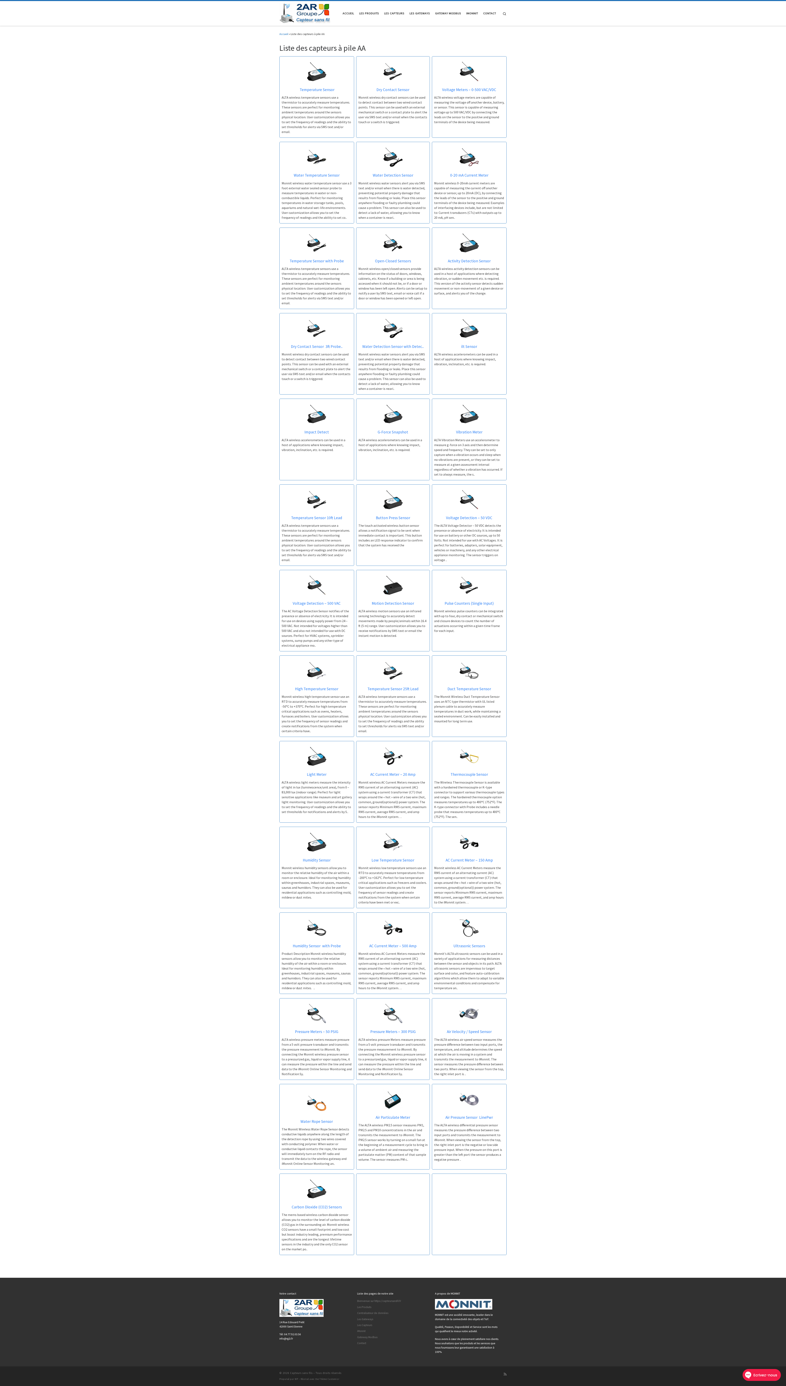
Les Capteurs (364, 1325)
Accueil (283, 34)
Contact (361, 1343)
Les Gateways (365, 1319)
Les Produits (364, 1307)
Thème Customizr (329, 1379)
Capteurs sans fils (301, 1373)
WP (296, 1379)
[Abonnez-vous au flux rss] (505, 1374)
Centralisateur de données (372, 1313)
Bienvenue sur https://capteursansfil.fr (379, 1301)
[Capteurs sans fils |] (304, 12)
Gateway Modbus (367, 1337)
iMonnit (361, 1331)
